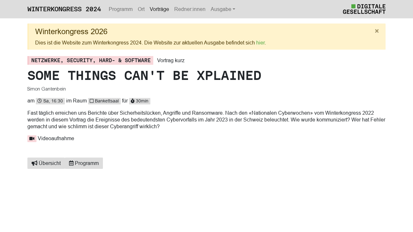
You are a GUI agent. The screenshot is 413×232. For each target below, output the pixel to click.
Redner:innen (190, 9)
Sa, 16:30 (52, 100)
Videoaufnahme (56, 138)
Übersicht (49, 163)
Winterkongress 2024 (64, 9)
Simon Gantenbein (46, 89)
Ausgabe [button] (221, 9)
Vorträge (159, 9)
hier (260, 42)
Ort (141, 9)
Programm (121, 9)
